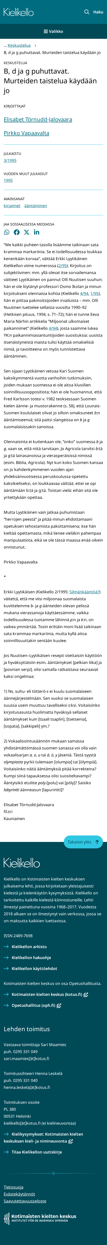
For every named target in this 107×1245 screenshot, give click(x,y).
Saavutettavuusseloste (25, 1201)
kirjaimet (12, 205)
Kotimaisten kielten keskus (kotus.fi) (50, 994)
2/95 (62, 265)
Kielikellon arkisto (29, 946)
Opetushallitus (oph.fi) (36, 1005)
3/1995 (10, 160)
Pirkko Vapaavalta (26, 133)
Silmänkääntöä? (84, 592)
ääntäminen (35, 205)
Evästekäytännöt (19, 1194)
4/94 (84, 293)
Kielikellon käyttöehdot (34, 968)
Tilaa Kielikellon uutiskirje (37, 1152)
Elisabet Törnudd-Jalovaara (38, 119)
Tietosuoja (13, 1187)
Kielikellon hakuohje (31, 957)
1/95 (94, 293)
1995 (8, 180)
